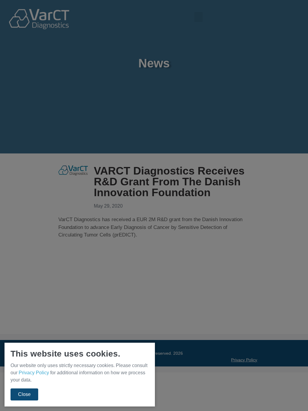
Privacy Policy (34, 372)
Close (24, 394)
